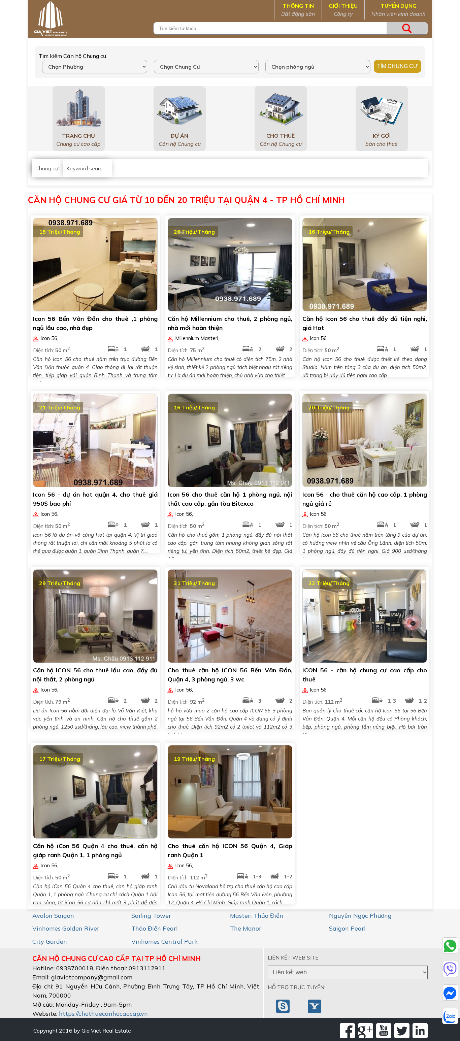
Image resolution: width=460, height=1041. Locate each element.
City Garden (49, 941)
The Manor (245, 928)
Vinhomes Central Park (164, 941)
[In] (420, 1030)
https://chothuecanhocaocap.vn (103, 1013)
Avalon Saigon (53, 915)
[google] (365, 1030)
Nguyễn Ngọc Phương (360, 915)
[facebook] (347, 1030)
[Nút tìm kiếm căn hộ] (407, 28)
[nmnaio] (283, 1005)
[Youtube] (383, 1030)
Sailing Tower (151, 915)
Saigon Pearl (347, 928)
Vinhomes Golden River (65, 928)
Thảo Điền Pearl (154, 928)
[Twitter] (401, 1030)
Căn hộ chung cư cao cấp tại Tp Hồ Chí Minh (116, 958)
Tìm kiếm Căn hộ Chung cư (72, 56)
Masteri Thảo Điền (256, 915)
